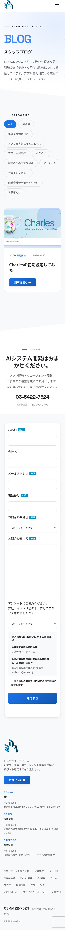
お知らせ (41, 153)
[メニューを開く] (57, 6)
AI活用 (26, 124)
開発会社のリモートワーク (23, 182)
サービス (53, 871)
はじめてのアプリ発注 (20, 163)
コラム (53, 878)
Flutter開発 (26, 878)
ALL (10, 124)
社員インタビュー (18, 173)
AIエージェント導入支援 (16, 871)
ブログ (7, 885)
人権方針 (56, 892)
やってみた (50, 163)
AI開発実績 (9, 878)
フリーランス (38, 885)
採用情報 (20, 885)
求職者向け (14, 192)
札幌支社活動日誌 (18, 134)
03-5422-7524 (16, 908)
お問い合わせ (17, 780)
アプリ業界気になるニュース (24, 143)
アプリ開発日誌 (17, 153)
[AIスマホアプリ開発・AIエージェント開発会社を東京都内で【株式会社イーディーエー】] (8, 4)
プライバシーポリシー (35, 892)
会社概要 (39, 871)
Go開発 (41, 878)
